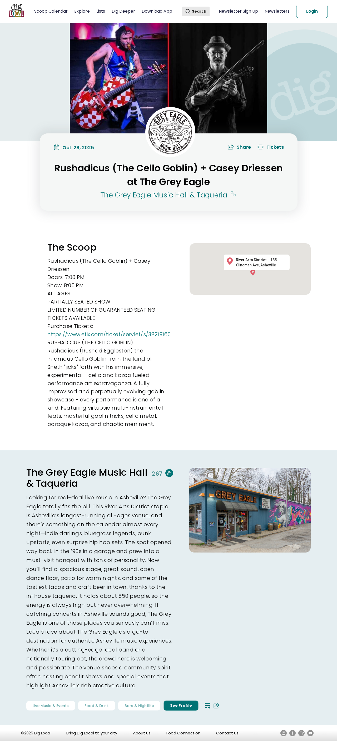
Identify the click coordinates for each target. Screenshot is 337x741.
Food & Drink (97, 705)
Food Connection (183, 733)
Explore (82, 11)
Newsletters (277, 11)
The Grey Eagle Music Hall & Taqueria (163, 195)
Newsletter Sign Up (238, 11)
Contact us (227, 733)
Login (312, 11)
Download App (157, 11)
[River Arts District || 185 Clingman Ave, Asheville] (254, 272)
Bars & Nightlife (139, 705)
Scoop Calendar (51, 11)
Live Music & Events (51, 705)
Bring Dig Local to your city (91, 733)
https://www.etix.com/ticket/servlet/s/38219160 (109, 334)
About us (142, 733)
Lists (100, 11)
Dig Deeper (123, 11)
